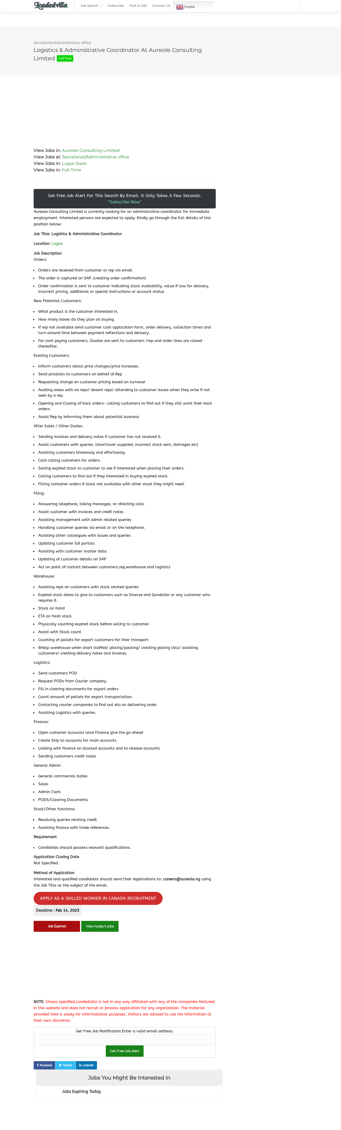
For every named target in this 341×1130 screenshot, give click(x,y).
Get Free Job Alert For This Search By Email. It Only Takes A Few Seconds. (124, 198)
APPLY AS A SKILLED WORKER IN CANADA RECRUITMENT (98, 898)
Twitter (67, 1065)
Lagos (57, 243)
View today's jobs (100, 926)
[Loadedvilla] (51, 7)
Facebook (46, 1065)
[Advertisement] (125, 107)
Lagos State (74, 163)
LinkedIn (88, 1065)
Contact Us (161, 5)
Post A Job (138, 5)
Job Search (89, 5)
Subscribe (116, 5)
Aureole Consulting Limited (90, 150)
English (189, 7)
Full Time (71, 169)
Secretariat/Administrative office (62, 43)
